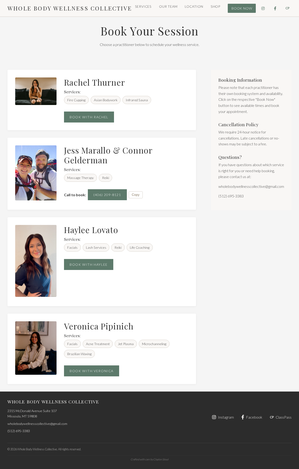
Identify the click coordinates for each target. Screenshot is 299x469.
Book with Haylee (89, 264)
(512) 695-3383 (231, 196)
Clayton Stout (160, 459)
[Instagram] (263, 8)
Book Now (241, 8)
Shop (215, 6)
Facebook (254, 417)
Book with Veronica (92, 371)
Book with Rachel (89, 117)
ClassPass (281, 417)
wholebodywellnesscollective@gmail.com (251, 186)
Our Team (168, 6)
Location (194, 6)
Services (143, 6)
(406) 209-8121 (107, 195)
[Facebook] (275, 8)
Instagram (226, 417)
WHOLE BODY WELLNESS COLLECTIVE (69, 8)
